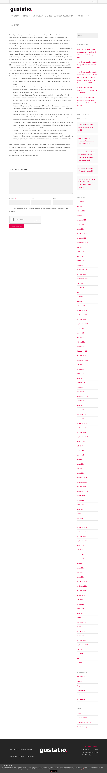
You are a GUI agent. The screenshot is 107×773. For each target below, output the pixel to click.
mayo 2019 (80, 455)
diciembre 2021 (82, 351)
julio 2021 (80, 364)
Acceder (79, 713)
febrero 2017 (81, 572)
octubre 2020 (81, 392)
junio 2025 (80, 224)
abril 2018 (80, 509)
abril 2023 (80, 297)
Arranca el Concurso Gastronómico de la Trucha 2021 (86, 141)
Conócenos (15, 16)
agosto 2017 (81, 545)
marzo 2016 (80, 618)
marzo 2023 (80, 301)
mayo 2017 (80, 559)
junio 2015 (80, 654)
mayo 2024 (80, 256)
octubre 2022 (81, 319)
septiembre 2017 (82, 541)
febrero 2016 (81, 622)
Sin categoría (81, 699)
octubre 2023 (81, 274)
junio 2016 (80, 604)
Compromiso (83, 16)
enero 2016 (80, 627)
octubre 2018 (81, 486)
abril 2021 (80, 378)
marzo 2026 (80, 206)
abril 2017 (80, 563)
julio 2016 (80, 599)
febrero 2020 (81, 414)
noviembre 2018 (82, 482)
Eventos (48, 16)
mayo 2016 (80, 608)
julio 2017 (80, 550)
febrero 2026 (81, 211)
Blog (78, 686)
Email (33, 199)
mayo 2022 (80, 333)
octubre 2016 (81, 590)
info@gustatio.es (92, 755)
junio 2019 (80, 450)
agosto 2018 (81, 495)
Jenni (80, 152)
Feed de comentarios (84, 722)
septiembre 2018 (82, 491)
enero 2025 (80, 229)
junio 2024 (80, 251)
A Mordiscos (81, 677)
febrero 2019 (81, 468)
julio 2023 (80, 283)
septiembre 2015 (82, 645)
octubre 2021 (81, 355)
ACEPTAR (53, 771)
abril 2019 (80, 459)
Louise (80, 168)
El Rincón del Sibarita (63, 16)
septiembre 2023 (82, 279)
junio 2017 (80, 554)
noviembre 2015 (82, 636)
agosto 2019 (81, 441)
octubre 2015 (81, 640)
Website (55, 199)
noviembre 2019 (82, 428)
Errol (80, 138)
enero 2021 (80, 387)
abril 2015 (80, 663)
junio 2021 (80, 369)
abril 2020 (80, 405)
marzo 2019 (80, 464)
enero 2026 (80, 215)
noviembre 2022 (82, 315)
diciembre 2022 (82, 310)
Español (94, 1)
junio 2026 (80, 202)
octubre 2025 (81, 220)
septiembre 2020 (82, 396)
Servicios (26, 16)
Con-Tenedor (81, 690)
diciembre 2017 (82, 527)
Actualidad (38, 16)
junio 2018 (80, 500)
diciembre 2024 (82, 233)
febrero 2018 (81, 518)
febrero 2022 (81, 342)
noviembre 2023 (82, 270)
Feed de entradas (82, 718)
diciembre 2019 (82, 423)
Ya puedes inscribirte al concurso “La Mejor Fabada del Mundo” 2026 (87, 90)
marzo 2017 (80, 568)
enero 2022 (80, 346)
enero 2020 (80, 419)
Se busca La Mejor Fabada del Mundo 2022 (86, 127)
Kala (79, 179)
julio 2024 (80, 247)
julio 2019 (80, 446)
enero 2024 (80, 265)
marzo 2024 (80, 260)
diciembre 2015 (82, 631)
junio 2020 (80, 401)
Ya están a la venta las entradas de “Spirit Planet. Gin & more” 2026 (87, 64)
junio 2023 (80, 288)
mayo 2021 (80, 373)
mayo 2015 (80, 658)
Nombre (12, 199)
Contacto (14, 25)
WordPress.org (82, 727)
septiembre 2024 (82, 242)
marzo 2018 (80, 514)
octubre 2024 (81, 238)
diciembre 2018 (82, 477)
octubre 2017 (81, 536)
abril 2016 (80, 613)
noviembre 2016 (82, 586)
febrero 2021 (81, 383)
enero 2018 (80, 523)
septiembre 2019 (82, 437)
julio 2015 (80, 649)
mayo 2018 (80, 505)
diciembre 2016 (82, 581)
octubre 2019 (81, 432)
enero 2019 (80, 473)
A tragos (80, 681)
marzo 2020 (80, 410)
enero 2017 (80, 577)
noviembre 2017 (82, 532)
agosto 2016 (81, 595)
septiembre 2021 (82, 360)
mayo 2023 (80, 292)
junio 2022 (80, 328)
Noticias (79, 695)
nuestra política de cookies (84, 769)
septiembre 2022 (82, 324)
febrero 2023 (81, 306)
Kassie (80, 124)
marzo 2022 (80, 337)
